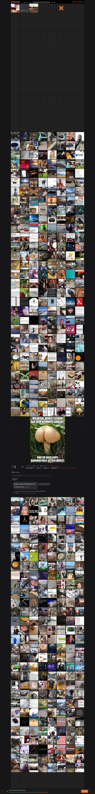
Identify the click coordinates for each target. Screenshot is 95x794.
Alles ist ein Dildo (29, 468)
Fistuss (34, 465)
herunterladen (51, 465)
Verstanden (84, 791)
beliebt (25, 2)
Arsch (38, 468)
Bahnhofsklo (53, 468)
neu (22, 2)
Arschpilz (45, 468)
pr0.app (74, 1)
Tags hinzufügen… (71, 468)
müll (28, 2)
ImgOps (43, 465)
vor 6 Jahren (28, 465)
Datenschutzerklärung (43, 792)
